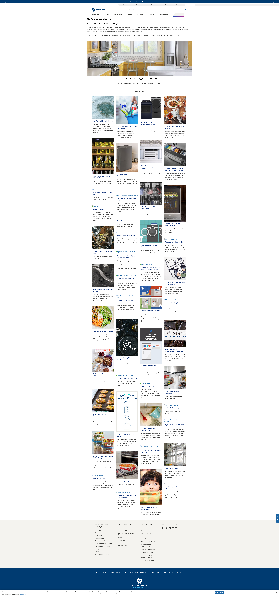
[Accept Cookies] (276, 592)
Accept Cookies (219, 592)
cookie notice (23, 594)
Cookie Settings (209, 592)
